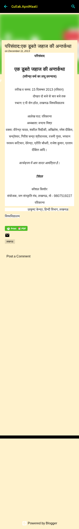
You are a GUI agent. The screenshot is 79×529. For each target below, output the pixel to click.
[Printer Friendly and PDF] (16, 230)
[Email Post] (7, 236)
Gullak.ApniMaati (24, 6)
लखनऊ (9, 241)
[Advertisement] (39, 310)
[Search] (73, 6)
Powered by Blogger (42, 523)
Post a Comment (18, 256)
